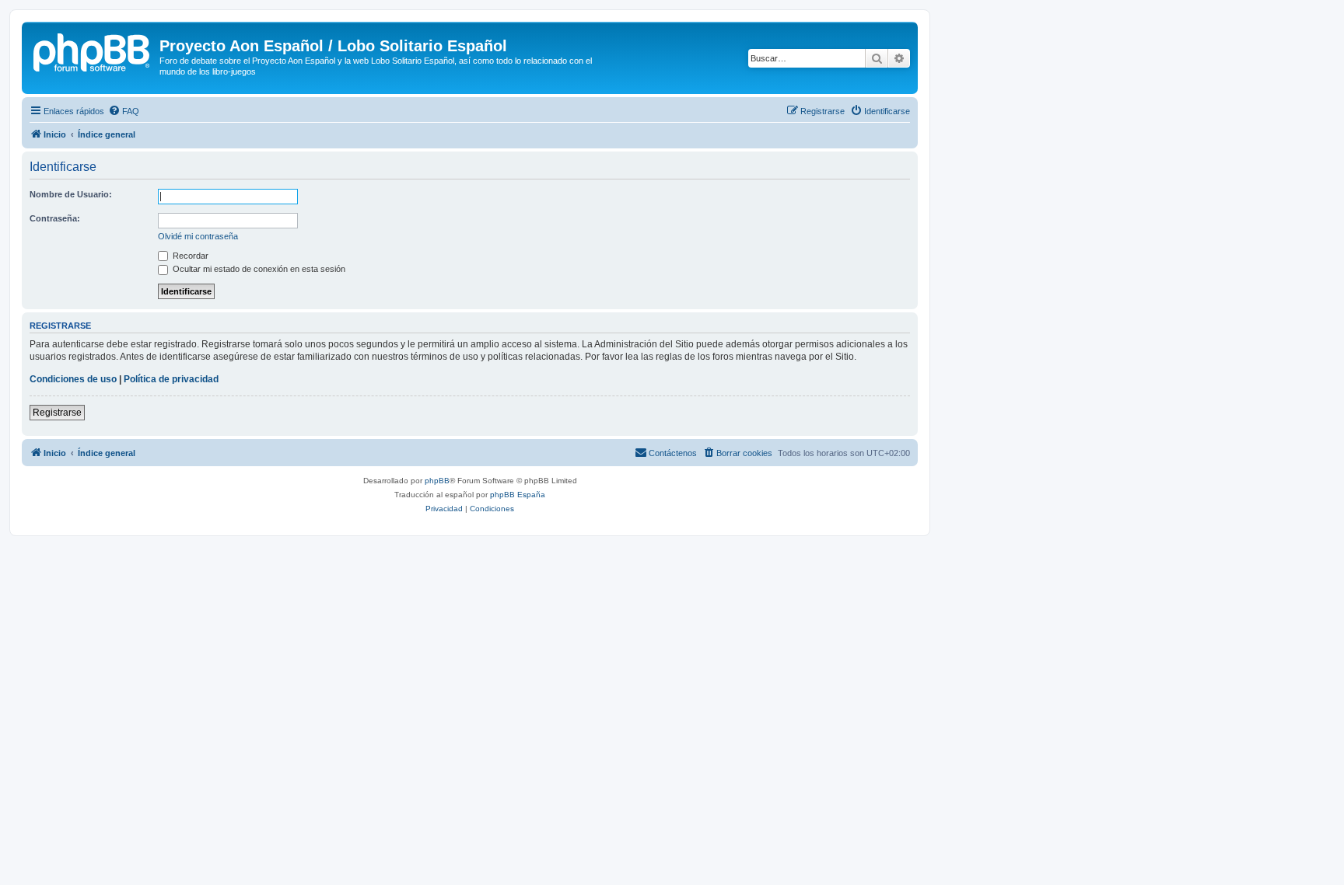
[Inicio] (92, 50)
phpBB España (517, 494)
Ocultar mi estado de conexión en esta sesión (257, 269)
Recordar (189, 255)
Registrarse (57, 412)
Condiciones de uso (73, 379)
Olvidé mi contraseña (198, 236)
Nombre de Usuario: (71, 194)
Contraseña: (55, 218)
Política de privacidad (171, 379)
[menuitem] (123, 111)
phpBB (437, 480)
